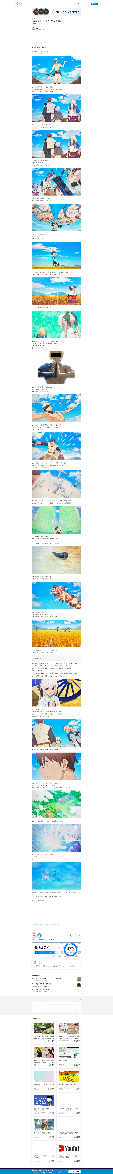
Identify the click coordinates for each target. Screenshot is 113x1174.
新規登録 (94, 4)
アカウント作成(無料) (74, 1171)
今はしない (63, 1171)
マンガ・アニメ (35, 18)
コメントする (77, 1010)
